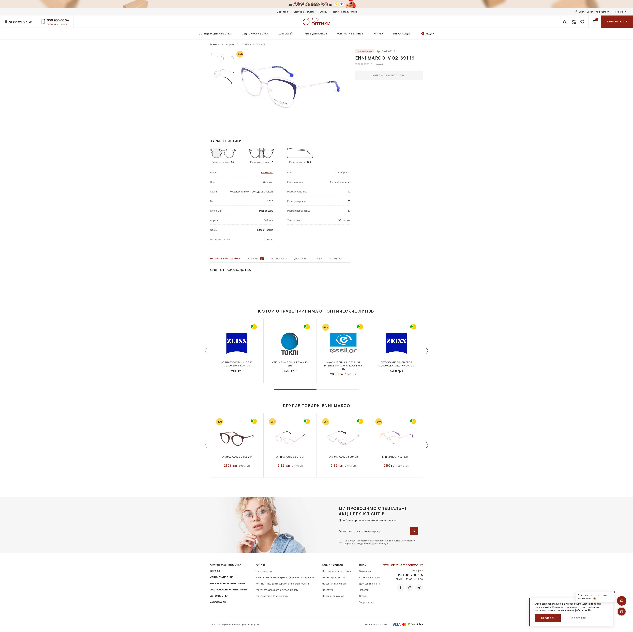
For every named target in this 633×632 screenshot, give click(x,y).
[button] (621, 601)
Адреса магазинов (369, 577)
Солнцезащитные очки (215, 33)
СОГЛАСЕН (548, 617)
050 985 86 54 (58, 20)
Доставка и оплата (304, 11)
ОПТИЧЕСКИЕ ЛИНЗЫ (222, 577)
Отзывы (323, 11)
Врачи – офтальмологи (344, 11)
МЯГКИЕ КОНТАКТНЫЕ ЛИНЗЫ (227, 583)
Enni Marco (267, 172)
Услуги (378, 33)
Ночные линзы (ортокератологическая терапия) (283, 583)
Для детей (285, 33)
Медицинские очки (255, 33)
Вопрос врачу (366, 602)
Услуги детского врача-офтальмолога (277, 589)
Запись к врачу (617, 21)
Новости (364, 589)
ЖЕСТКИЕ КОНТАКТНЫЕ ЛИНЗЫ (228, 589)
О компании (282, 11)
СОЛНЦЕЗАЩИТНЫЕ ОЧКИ (225, 564)
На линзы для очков (333, 596)
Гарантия (335, 258)
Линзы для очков (315, 33)
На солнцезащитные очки (336, 571)
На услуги (327, 589)
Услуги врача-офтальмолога (272, 596)
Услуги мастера (264, 571)
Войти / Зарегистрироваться (594, 11)
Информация (402, 33)
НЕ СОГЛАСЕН (578, 617)
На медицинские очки (334, 577)
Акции (430, 33)
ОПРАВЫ (215, 570)
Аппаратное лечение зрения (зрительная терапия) (285, 577)
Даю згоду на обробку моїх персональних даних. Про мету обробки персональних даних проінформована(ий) (380, 542)
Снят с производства (389, 75)
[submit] (414, 531)
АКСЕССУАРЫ (218, 602)
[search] (564, 21)
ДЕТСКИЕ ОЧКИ (219, 595)
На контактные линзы (334, 583)
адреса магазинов (20, 21)
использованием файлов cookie (572, 610)
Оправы (230, 44)
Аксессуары (279, 258)
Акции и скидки (332, 564)
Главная (214, 44)
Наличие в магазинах (225, 258)
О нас (362, 564)
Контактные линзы (350, 33)
